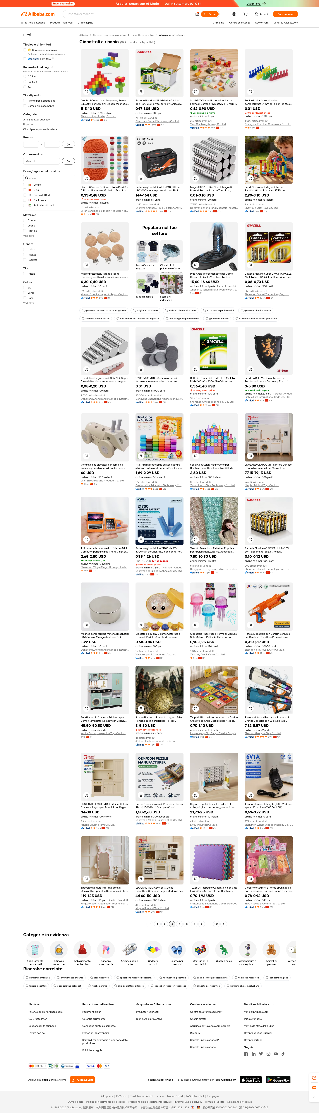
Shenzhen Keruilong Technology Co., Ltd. (159, 570)
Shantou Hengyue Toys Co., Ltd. (263, 733)
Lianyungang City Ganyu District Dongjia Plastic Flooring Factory (214, 733)
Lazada (160, 1096)
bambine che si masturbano (244, 986)
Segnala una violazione (203, 1046)
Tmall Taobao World (141, 1096)
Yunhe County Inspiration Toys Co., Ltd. (103, 733)
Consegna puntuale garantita (99, 1025)
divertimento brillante (72, 977)
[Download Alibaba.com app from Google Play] (278, 1079)
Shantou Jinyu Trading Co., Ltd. (98, 116)
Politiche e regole (92, 1050)
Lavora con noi (36, 1032)
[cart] (246, 14)
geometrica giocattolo (174, 977)
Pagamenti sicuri (91, 1011)
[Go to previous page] (150, 924)
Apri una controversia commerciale (210, 1025)
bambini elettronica (39, 977)
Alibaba (83, 34)
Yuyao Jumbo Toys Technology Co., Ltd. (212, 485)
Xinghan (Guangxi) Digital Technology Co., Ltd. (214, 289)
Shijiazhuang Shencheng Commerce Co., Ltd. (214, 903)
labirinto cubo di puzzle (97, 318)
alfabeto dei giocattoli (208, 986)
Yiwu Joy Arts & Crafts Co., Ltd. (207, 654)
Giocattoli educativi (142, 34)
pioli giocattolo (101, 977)
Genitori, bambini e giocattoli (109, 34)
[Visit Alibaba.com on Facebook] (246, 1054)
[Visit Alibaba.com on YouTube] (276, 1054)
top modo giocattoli (248, 977)
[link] (314, 1078)
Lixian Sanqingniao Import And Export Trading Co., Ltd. (105, 210)
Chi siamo (34, 1004)
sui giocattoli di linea (147, 310)
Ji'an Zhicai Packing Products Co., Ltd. (102, 480)
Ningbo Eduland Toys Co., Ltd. (262, 485)
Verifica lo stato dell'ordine (259, 1025)
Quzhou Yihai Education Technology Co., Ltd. (159, 485)
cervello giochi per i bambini (184, 318)
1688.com (121, 1096)
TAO (188, 1096)
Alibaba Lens (47, 1079)
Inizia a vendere (253, 1018)
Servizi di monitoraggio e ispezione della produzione (105, 1041)
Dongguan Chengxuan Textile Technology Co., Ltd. (214, 569)
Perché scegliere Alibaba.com (45, 1011)
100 (216, 924)
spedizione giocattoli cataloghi (136, 977)
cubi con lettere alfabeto (131, 986)
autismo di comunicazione (182, 310)
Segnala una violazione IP (204, 1039)
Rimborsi (195, 1032)
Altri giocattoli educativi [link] (172, 34)
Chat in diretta (198, 1018)
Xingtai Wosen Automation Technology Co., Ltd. (105, 903)
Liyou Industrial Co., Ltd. (203, 824)
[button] (197, 14)
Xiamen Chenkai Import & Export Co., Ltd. (104, 294)
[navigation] (49, 480)
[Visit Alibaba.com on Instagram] (268, 1054)
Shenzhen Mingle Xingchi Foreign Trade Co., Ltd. (105, 567)
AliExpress (107, 1096)
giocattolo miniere (219, 318)
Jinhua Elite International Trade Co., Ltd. (267, 396)
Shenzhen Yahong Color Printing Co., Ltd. (159, 819)
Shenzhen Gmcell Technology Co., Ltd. (157, 121)
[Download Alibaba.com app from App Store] (251, 1079)
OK (68, 144)
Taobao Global (175, 1096)
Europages (213, 1096)
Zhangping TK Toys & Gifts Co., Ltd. (264, 649)
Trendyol (199, 1096)
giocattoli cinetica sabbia (257, 310)
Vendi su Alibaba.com (256, 1011)
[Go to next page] (223, 924)
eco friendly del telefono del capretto (139, 318)
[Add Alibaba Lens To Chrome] (82, 1079)
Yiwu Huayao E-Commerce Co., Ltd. (156, 654)
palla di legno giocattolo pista (212, 977)
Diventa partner (253, 1039)
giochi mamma (99, 986)
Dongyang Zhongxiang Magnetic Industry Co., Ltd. (214, 207)
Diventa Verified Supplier (258, 1032)
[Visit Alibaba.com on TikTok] (283, 1054)
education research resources (170, 986)
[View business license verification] (193, 1107)
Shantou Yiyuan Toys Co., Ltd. (261, 207)
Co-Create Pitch (37, 1018)
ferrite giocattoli (38, 986)
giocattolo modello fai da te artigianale (105, 310)
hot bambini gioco (279, 977)
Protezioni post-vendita (95, 1032)
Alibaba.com (228, 1079)
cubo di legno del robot (69, 986)
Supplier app (165, 1079)
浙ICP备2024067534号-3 (253, 1107)
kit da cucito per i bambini (220, 310)
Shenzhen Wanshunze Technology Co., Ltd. (269, 824)
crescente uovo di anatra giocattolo (258, 318)
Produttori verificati (147, 1011)
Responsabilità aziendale (42, 1025)
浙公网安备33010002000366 (220, 1107)
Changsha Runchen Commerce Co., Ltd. (268, 124)
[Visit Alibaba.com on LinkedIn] (253, 1054)
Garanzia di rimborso (94, 1018)
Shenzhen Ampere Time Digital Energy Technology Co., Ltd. (159, 207)
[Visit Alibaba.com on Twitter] (261, 1054)
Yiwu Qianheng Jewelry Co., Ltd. (208, 124)
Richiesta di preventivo (149, 1018)
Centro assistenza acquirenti (206, 1011)
